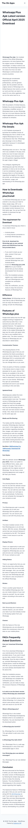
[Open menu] (24, 3)
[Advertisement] (14, 42)
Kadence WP (17, 823)
